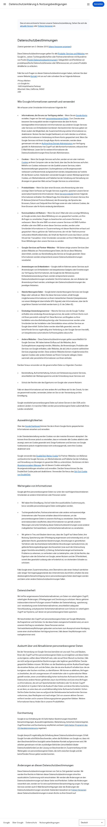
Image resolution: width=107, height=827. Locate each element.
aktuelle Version (26, 26)
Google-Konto (81, 115)
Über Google (17, 822)
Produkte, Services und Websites (71, 54)
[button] (5, 4)
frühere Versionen (45, 26)
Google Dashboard (32, 426)
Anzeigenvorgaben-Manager (29, 465)
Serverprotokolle (66, 194)
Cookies (25, 162)
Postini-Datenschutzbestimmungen (42, 60)
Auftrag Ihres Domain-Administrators (57, 144)
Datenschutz (31, 822)
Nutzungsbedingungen (50, 822)
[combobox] (92, 822)
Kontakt (34, 76)
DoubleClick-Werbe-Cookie (47, 456)
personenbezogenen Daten (57, 118)
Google (6, 822)
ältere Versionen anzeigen (60, 47)
